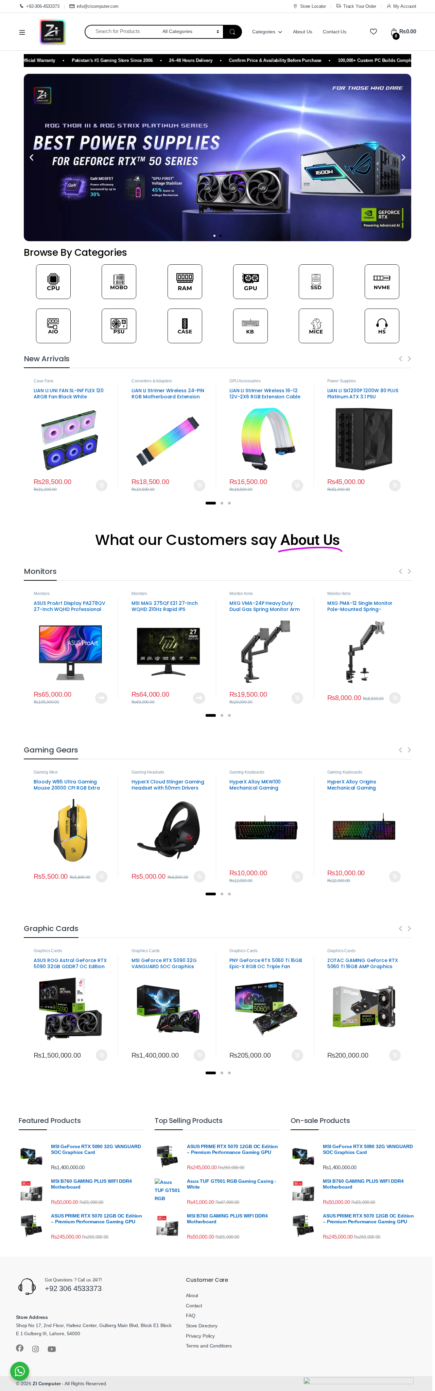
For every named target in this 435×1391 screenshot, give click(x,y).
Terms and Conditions (209, 1345)
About (192, 1295)
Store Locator (313, 6)
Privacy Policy (200, 1336)
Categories (263, 31)
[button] (31, 157)
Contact (194, 1305)
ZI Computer (46, 1383)
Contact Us (334, 31)
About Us (302, 31)
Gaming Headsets (148, 772)
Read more (101, 698)
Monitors (41, 593)
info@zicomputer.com (98, 6)
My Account (404, 6)
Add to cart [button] (101, 485)
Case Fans (43, 381)
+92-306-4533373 (42, 6)
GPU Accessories (245, 381)
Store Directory (202, 1325)
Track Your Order (359, 6)
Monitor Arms (241, 593)
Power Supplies (341, 381)
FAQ (190, 1315)
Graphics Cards (48, 950)
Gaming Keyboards (246, 772)
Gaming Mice (45, 772)
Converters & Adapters (152, 381)
